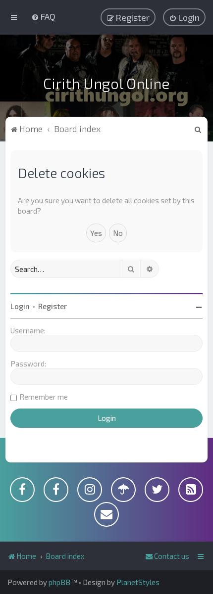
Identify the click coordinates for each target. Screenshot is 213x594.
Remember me (43, 396)
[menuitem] (43, 16)
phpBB (59, 582)
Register (52, 306)
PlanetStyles (138, 582)
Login (20, 306)
